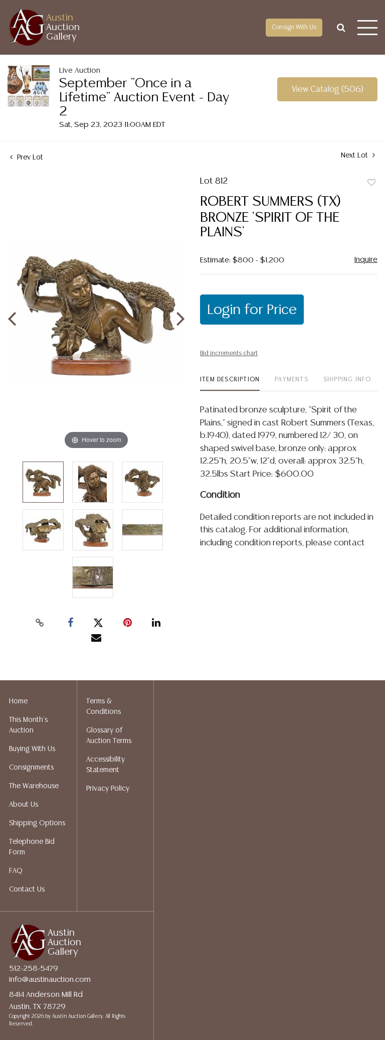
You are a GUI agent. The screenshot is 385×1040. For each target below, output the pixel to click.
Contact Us (27, 889)
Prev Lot (29, 157)
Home (18, 701)
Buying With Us (32, 749)
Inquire (365, 259)
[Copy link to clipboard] (40, 623)
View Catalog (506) (327, 89)
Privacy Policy (107, 788)
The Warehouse (34, 786)
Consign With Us (294, 27)
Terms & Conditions (103, 706)
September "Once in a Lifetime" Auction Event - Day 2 (144, 97)
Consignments (31, 767)
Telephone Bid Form (32, 847)
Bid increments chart (229, 353)
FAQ (16, 870)
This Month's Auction (28, 725)
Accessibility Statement (105, 765)
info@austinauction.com (50, 979)
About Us (23, 804)
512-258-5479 (33, 968)
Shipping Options (37, 823)
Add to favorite (371, 183)
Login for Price (252, 310)
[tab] (230, 383)
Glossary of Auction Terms (108, 736)
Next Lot (355, 155)
